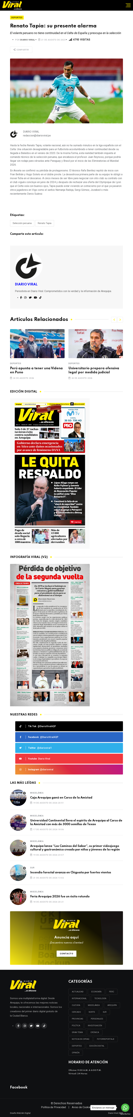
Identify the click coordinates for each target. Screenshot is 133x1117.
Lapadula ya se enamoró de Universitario (91, 370)
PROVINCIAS (77, 1019)
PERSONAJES (97, 1019)
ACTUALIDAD (78, 992)
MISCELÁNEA (94, 1005)
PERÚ (111, 992)
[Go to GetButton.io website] (125, 1114)
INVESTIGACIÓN (95, 1025)
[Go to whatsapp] (125, 1108)
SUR (105, 1012)
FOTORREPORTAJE (105, 1039)
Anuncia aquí (66, 940)
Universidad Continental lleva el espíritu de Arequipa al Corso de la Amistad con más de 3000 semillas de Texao (76, 822)
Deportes (15, 363)
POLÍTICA (76, 1025)
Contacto (66, 953)
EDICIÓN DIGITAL (96, 1046)
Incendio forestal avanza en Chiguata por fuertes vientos (70, 872)
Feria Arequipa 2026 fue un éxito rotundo (60, 896)
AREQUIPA (112, 1005)
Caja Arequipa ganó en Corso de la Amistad (61, 797)
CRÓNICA (95, 1032)
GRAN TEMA (77, 1032)
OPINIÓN (75, 1053)
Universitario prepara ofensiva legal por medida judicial (35, 370)
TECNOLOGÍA (100, 998)
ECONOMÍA (96, 992)
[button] (114, 320)
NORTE (92, 1012)
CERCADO (76, 1012)
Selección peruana (22, 223)
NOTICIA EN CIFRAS (80, 1039)
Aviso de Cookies (82, 1107)
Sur (32, 868)
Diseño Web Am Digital (20, 1113)
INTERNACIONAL (79, 998)
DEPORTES (77, 1046)
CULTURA (76, 1005)
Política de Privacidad (53, 1107)
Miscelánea (37, 793)
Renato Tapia (44, 223)
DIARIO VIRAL (27, 40)
